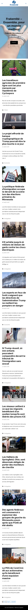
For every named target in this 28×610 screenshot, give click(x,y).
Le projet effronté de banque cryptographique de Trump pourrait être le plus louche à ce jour (13, 138)
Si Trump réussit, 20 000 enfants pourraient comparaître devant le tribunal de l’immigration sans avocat (13, 356)
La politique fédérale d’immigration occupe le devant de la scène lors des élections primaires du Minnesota (13, 193)
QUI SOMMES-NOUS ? (15, 46)
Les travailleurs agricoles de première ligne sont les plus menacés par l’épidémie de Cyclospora (13, 87)
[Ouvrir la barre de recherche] (26, 3)
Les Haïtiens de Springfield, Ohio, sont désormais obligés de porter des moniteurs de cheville (13, 462)
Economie (7, 163)
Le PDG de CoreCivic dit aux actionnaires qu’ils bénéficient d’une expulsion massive (13, 573)
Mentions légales (19, 607)
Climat (6, 110)
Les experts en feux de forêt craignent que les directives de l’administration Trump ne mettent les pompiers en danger (14, 299)
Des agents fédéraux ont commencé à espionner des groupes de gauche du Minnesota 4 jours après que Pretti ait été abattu (14, 518)
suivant (12, 601)
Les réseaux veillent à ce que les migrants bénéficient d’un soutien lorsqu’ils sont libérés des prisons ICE (13, 411)
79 (8, 601)
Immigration (7, 218)
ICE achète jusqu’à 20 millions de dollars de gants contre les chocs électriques (13, 246)
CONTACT (14, 42)
